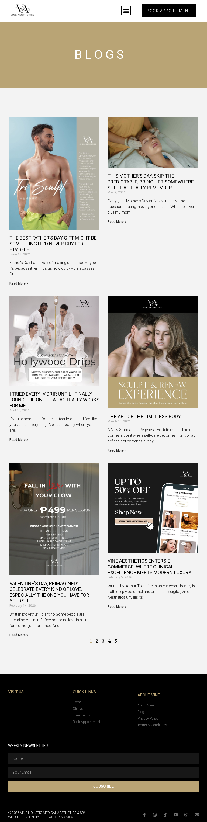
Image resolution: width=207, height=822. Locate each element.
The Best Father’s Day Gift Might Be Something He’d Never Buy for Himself (53, 243)
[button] (126, 10)
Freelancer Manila (56, 817)
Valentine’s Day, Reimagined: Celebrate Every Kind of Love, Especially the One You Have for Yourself (49, 592)
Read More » (18, 283)
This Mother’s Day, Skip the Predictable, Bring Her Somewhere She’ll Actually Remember (151, 181)
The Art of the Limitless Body (144, 416)
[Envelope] (197, 815)
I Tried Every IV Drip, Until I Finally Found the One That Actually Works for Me (54, 399)
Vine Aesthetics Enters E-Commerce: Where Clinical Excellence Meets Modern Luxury (149, 566)
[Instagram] (155, 815)
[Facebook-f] (144, 815)
